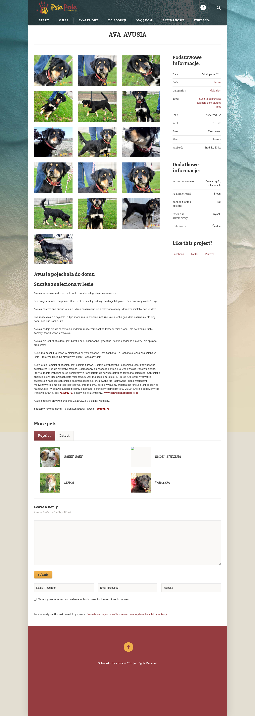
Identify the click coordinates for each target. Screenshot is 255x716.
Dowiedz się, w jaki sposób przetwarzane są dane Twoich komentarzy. (127, 614)
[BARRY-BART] (50, 456)
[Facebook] (203, 8)
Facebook (178, 254)
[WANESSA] (141, 482)
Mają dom (215, 90)
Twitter (194, 254)
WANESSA (162, 482)
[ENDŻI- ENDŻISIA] (141, 456)
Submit (43, 574)
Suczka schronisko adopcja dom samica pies (209, 102)
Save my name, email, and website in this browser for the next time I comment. (84, 599)
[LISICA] (50, 482)
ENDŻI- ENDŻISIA (168, 456)
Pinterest (210, 254)
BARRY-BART (73, 456)
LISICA (69, 482)
